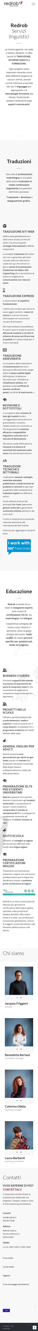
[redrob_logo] (16, 4)
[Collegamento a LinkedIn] (33, 1325)
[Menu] (32, 4)
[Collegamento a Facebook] (27, 1325)
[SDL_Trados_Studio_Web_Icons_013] (19, 547)
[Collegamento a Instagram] (30, 1325)
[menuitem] (32, 4)
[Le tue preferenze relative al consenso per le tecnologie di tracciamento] (34, 1327)
